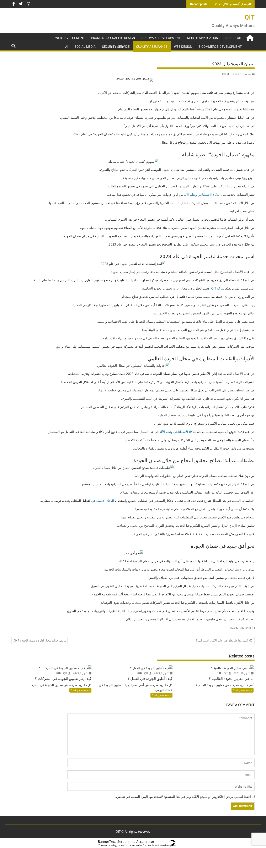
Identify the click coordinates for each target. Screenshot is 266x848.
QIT (250, 17)
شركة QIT (217, 288)
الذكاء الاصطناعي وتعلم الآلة (201, 194)
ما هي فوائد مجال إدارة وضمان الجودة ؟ (42, 640)
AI (66, 47)
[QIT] (250, 37)
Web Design (183, 47)
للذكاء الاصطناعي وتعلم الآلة (177, 432)
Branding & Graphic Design (113, 38)
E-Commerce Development (220, 47)
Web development (70, 38)
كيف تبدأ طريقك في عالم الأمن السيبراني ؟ (222, 640)
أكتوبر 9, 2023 (162, 673)
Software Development (161, 38)
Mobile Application (202, 38)
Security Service (116, 47)
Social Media (85, 47)
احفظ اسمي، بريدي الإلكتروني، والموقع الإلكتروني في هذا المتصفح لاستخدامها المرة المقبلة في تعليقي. (183, 796)
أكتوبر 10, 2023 (242, 673)
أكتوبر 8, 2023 (81, 673)
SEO (227, 38)
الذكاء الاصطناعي (102, 501)
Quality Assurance (151, 47)
